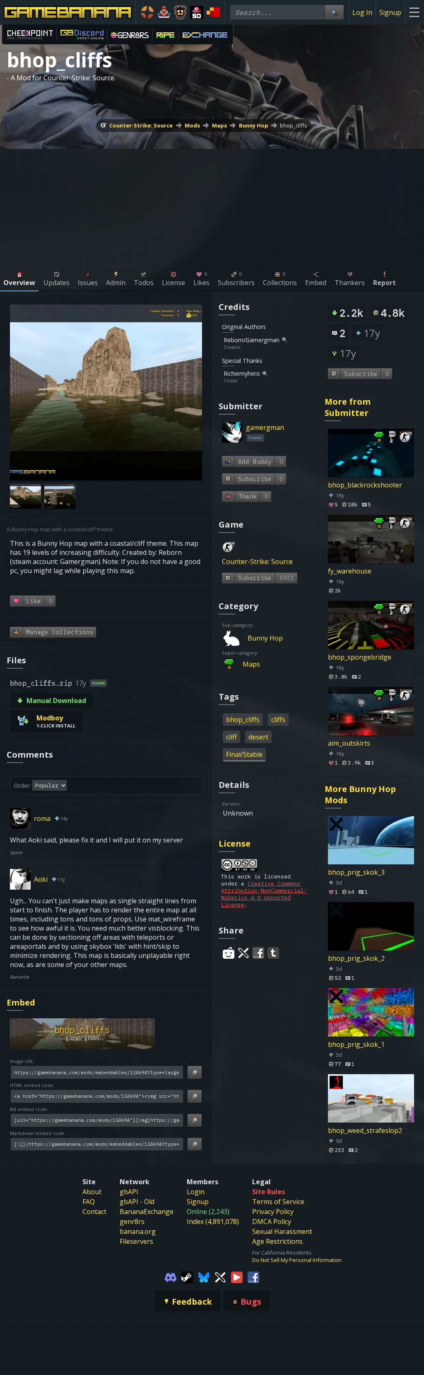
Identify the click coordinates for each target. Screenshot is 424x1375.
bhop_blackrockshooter (365, 485)
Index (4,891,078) (213, 1221)
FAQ (88, 1201)
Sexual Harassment (282, 1231)
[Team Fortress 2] (147, 12)
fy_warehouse (349, 571)
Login (196, 1191)
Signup (390, 12)
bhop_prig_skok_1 (356, 1044)
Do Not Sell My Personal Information (297, 1260)
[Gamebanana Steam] (187, 1276)
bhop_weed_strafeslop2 (365, 1130)
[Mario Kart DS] (164, 12)
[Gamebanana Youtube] (236, 1276)
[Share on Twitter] (243, 953)
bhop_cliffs (293, 125)
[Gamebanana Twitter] (220, 1276)
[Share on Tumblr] (273, 953)
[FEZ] (213, 12)
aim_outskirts (349, 743)
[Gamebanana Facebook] (253, 1276)
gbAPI (129, 1191)
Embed (21, 1002)
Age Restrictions (277, 1241)
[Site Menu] (414, 12)
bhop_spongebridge (359, 657)
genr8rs (132, 1221)
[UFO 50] (196, 12)
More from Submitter (348, 407)
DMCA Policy (271, 1221)
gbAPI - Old (137, 1201)
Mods (192, 125)
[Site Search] (334, 12)
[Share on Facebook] (258, 953)
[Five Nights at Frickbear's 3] (180, 12)
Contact (94, 1211)
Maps (219, 125)
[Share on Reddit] (228, 953)
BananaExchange (146, 1211)
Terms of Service (278, 1201)
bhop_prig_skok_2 (356, 958)
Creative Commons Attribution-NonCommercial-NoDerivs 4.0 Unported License (264, 894)
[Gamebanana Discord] (170, 1276)
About (91, 1191)
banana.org (138, 1231)
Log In (362, 12)
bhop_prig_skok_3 (356, 872)
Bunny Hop (253, 125)
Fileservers (136, 1241)
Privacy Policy (273, 1211)
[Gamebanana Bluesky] (203, 1276)
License (235, 843)
